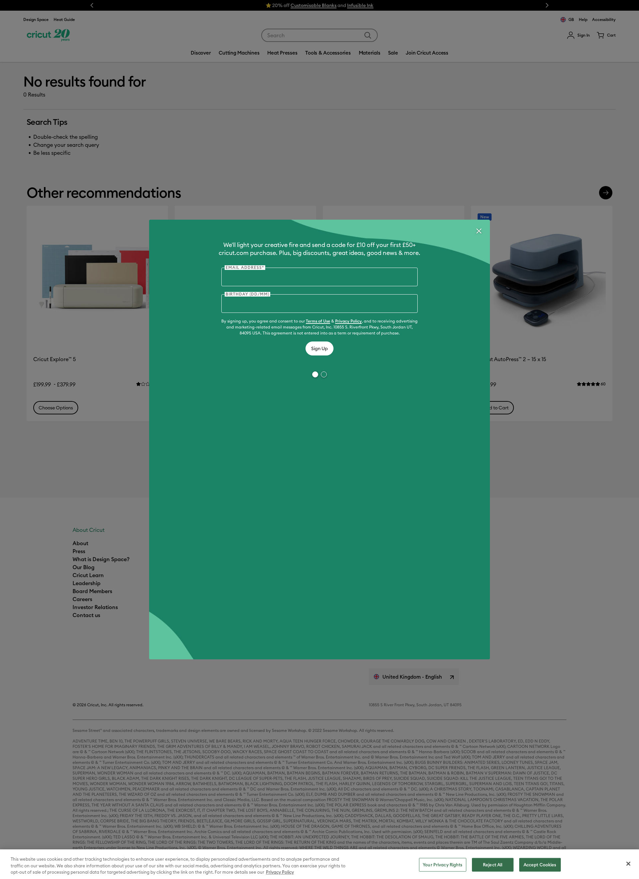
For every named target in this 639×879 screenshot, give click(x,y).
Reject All (492, 864)
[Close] (478, 231)
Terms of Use (318, 321)
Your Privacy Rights (442, 864)
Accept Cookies (540, 864)
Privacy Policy (348, 321)
